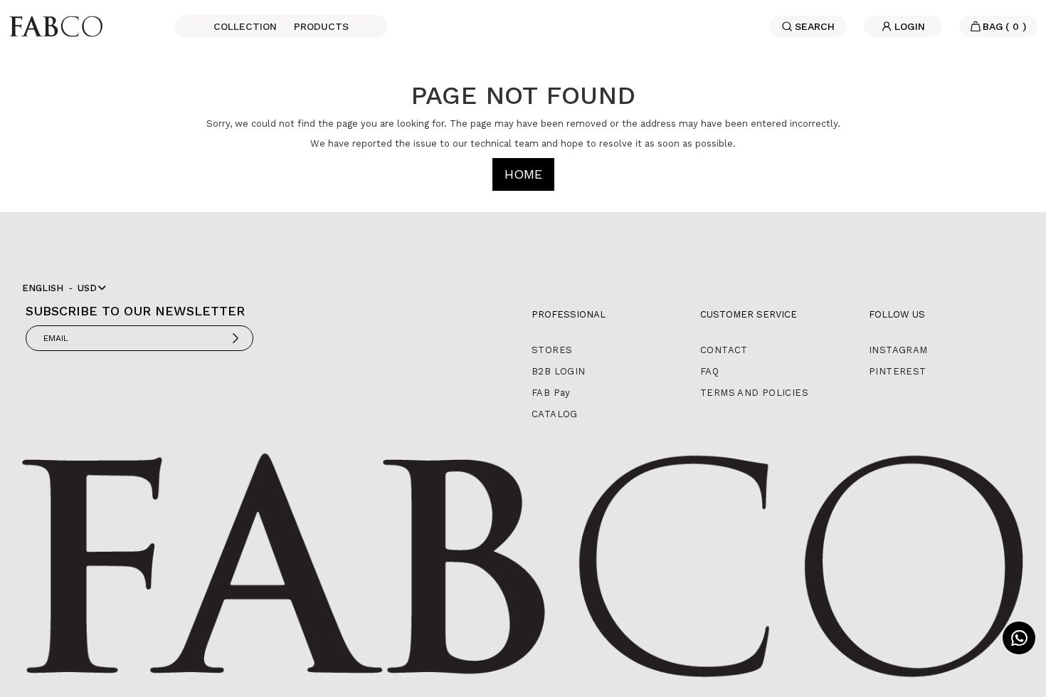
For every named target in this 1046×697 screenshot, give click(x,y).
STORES (552, 350)
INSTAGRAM (898, 350)
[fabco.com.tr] (56, 25)
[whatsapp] (1019, 638)
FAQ (709, 371)
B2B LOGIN (559, 371)
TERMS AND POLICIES (754, 392)
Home (523, 174)
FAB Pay (551, 392)
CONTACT (724, 350)
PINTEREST (897, 371)
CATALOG (555, 414)
